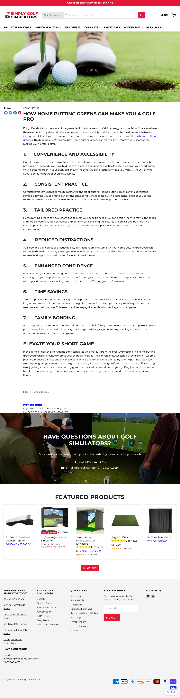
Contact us (76, 630)
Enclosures (72, 27)
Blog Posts (43, 620)
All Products (43, 616)
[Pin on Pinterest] (19, 112)
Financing (76, 604)
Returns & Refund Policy (84, 613)
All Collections (45, 611)
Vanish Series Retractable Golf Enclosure (86, 540)
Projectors (112, 27)
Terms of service (79, 626)
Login (164, 15)
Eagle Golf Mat (120, 537)
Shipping (75, 617)
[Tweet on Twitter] (10, 112)
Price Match (77, 600)
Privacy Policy (78, 622)
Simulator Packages (17, 27)
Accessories (132, 27)
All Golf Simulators (14, 599)
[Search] (141, 15)
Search (41, 599)
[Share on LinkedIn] (15, 112)
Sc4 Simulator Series (15, 624)
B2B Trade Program (48, 624)
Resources (153, 27)
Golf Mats (92, 27)
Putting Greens (40, 392)
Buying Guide (44, 603)
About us (75, 596)
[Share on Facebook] (6, 112)
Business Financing (81, 609)
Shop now (89, 568)
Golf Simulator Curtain (160, 537)
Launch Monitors (47, 27)
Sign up (112, 617)
